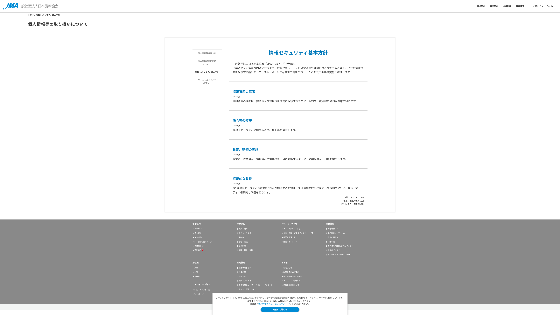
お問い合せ (538, 6)
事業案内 (494, 6)
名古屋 (197, 276)
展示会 (241, 237)
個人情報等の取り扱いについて (272, 304)
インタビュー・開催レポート (339, 254)
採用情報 (520, 6)
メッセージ (198, 228)
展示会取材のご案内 (291, 272)
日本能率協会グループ (203, 241)
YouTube (197, 294)
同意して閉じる (280, 309)
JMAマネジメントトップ (292, 228)
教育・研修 (243, 228)
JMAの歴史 (198, 237)
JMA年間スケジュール (336, 233)
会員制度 (507, 6)
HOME (31, 15)
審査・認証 (243, 241)
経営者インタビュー (336, 250)
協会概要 (197, 233)
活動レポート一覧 (290, 241)
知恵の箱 (331, 241)
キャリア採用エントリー (248, 289)
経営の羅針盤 (333, 237)
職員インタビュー (246, 280)
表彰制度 (242, 246)
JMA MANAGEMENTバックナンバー (341, 246)
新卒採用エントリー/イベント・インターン (256, 285)
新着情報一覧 (333, 228)
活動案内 (197, 250)
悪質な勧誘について (291, 285)
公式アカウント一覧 (202, 289)
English (550, 6)
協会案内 (481, 6)
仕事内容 (242, 272)
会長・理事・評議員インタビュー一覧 (298, 233)
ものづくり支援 (245, 233)
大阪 (196, 272)
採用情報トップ (245, 267)
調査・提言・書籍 (246, 250)
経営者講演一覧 (289, 237)
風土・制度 (243, 276)
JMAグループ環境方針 (291, 280)
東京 (196, 267)
